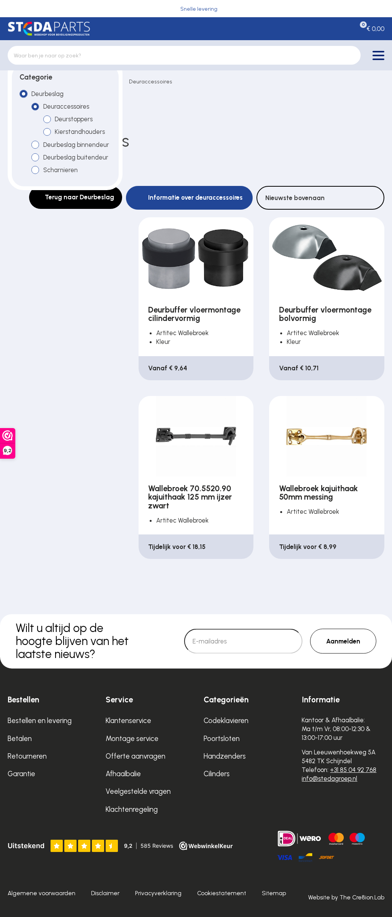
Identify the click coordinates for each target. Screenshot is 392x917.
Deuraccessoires (150, 81)
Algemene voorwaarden (41, 893)
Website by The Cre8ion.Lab (346, 897)
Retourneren (27, 756)
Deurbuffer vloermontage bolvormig (325, 314)
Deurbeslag (47, 94)
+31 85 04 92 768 (353, 770)
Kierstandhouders (80, 131)
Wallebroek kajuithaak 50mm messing (318, 493)
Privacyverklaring (158, 893)
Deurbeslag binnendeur (76, 144)
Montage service (132, 738)
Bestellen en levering (40, 720)
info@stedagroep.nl (329, 778)
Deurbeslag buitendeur (75, 157)
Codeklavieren (226, 720)
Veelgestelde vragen (138, 791)
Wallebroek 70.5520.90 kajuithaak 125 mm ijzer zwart (190, 497)
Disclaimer (105, 893)
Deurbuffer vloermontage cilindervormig (194, 314)
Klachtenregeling (132, 809)
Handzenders (225, 756)
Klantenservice (128, 720)
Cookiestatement (221, 893)
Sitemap (274, 893)
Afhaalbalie (123, 773)
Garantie (21, 773)
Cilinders (217, 773)
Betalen (20, 738)
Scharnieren (60, 170)
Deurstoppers (74, 119)
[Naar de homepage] (49, 28)
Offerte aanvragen (135, 756)
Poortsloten (222, 738)
